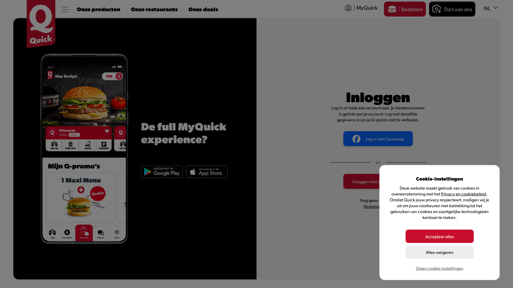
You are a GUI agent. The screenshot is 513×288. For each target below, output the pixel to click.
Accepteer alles (439, 236)
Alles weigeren (439, 252)
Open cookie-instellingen (439, 268)
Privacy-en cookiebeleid (463, 194)
